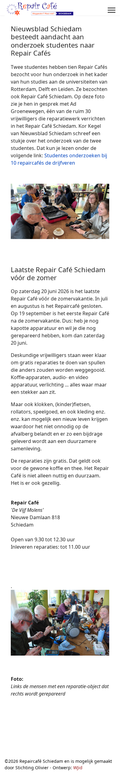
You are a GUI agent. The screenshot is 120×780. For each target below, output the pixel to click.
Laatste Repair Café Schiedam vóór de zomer (58, 273)
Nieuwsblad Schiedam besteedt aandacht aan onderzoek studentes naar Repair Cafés (52, 40)
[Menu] (111, 10)
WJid (77, 767)
